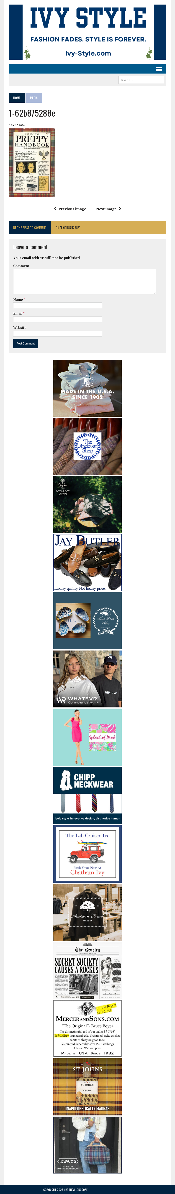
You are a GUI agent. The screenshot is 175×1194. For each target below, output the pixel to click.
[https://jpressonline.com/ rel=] (87, 413)
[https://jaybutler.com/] (87, 587)
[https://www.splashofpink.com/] (87, 762)
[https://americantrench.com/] (87, 937)
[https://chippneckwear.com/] (87, 821)
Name (18, 299)
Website (19, 327)
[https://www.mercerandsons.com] (87, 1054)
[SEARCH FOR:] (141, 79)
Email (18, 313)
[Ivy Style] (87, 32)
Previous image (72, 208)
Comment (21, 265)
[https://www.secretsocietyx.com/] (87, 996)
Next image (106, 208)
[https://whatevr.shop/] (87, 704)
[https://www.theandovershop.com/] (87, 471)
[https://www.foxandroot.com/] (87, 529)
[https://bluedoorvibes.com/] (87, 646)
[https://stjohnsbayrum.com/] (87, 1112)
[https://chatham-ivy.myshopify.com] (87, 879)
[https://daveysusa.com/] (87, 1170)
